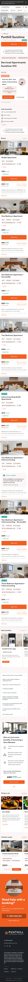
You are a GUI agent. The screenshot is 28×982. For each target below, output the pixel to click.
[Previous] (2, 20)
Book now (14, 44)
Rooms (8, 29)
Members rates (4, 185)
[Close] (26, 3)
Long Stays (25, 29)
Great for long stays (7, 858)
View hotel (6, 869)
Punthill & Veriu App (9, 649)
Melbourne (6, 33)
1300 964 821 (15, 484)
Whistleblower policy (11, 980)
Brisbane (20, 968)
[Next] (26, 20)
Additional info (14, 29)
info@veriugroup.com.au (10, 943)
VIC (2, 33)
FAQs (20, 29)
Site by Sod (19, 980)
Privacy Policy (9, 978)
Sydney (6, 968)
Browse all (24, 793)
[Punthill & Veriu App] (14, 20)
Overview (3, 29)
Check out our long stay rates (9, 57)
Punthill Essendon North (10, 853)
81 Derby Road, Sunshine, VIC (9, 40)
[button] (26, 7)
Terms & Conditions (17, 978)
